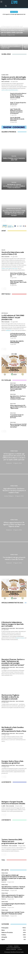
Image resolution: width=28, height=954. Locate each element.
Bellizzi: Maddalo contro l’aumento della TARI (14, 159)
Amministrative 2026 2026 (13, 208)
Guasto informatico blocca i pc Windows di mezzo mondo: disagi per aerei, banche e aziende (18, 95)
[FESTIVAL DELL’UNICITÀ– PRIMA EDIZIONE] (5, 343)
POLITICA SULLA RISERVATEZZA (13, 947)
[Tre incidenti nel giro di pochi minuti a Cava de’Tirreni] (5, 415)
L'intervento (5, 845)
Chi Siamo (10, 946)
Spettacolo (5, 313)
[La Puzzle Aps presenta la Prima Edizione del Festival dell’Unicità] (5, 335)
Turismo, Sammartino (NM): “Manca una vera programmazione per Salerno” (13, 841)
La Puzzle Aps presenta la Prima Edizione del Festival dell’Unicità (18, 335)
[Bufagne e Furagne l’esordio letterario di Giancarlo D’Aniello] (14, 792)
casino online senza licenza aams (10, 90)
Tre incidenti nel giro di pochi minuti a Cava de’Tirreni (16, 416)
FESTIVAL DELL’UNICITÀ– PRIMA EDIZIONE (17, 341)
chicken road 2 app (6, 268)
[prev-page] (3, 220)
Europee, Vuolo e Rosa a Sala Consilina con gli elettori (12, 762)
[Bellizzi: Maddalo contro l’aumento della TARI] (14, 148)
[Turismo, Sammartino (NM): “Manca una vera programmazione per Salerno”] (14, 830)
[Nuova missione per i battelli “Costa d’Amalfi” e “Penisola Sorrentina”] (5, 425)
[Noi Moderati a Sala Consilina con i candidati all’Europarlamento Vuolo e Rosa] (14, 717)
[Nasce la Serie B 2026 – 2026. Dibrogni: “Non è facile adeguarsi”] (5, 283)
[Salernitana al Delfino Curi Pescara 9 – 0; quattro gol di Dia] (5, 275)
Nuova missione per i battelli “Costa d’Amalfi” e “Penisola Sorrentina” (18, 425)
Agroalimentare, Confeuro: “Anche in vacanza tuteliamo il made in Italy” (18, 397)
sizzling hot (8, 330)
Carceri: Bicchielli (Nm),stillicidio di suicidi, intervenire (17, 119)
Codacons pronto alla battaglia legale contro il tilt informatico (14, 78)
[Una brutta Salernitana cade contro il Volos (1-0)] (14, 240)
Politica (14, 156)
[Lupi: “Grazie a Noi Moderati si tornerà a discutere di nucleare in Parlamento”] (5, 112)
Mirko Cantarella (5, 81)
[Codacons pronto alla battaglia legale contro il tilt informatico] (14, 65)
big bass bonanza (20, 638)
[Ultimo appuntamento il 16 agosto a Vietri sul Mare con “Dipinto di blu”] (5, 406)
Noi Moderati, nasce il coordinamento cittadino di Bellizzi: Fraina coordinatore (14, 186)
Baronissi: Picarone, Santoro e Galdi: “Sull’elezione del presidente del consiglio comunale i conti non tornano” (14, 213)
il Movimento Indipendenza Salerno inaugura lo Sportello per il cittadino (13, 624)
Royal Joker (15, 268)
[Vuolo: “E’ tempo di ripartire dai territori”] (5, 104)
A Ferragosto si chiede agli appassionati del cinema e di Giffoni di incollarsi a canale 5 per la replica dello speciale (18, 387)
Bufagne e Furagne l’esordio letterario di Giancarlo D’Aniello (13, 803)
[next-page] (5, 220)
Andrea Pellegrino (5, 890)
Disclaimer (16, 946)
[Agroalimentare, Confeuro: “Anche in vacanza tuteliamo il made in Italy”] (11, 43)
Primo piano (4, 24)
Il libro (3, 805)
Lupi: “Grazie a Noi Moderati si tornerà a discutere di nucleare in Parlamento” (16, 111)
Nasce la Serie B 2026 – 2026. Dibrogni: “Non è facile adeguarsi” (18, 282)
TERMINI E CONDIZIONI (11, 949)
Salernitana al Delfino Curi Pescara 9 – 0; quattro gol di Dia (18, 274)
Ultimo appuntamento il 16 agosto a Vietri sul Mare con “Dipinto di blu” (18, 407)
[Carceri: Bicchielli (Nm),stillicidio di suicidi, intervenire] (5, 120)
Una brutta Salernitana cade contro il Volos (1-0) (13, 253)
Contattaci (20, 949)
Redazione (4, 882)
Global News (5, 74)
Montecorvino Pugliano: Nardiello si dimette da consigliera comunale (10, 697)
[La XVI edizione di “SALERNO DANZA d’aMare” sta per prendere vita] (14, 304)
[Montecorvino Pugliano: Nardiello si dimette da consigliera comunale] (14, 685)
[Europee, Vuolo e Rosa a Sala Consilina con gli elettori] (14, 751)
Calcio (3, 249)
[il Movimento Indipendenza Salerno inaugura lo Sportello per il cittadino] (14, 612)
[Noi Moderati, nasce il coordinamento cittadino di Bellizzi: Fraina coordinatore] (14, 176)
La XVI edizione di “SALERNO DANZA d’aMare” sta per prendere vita (13, 317)
